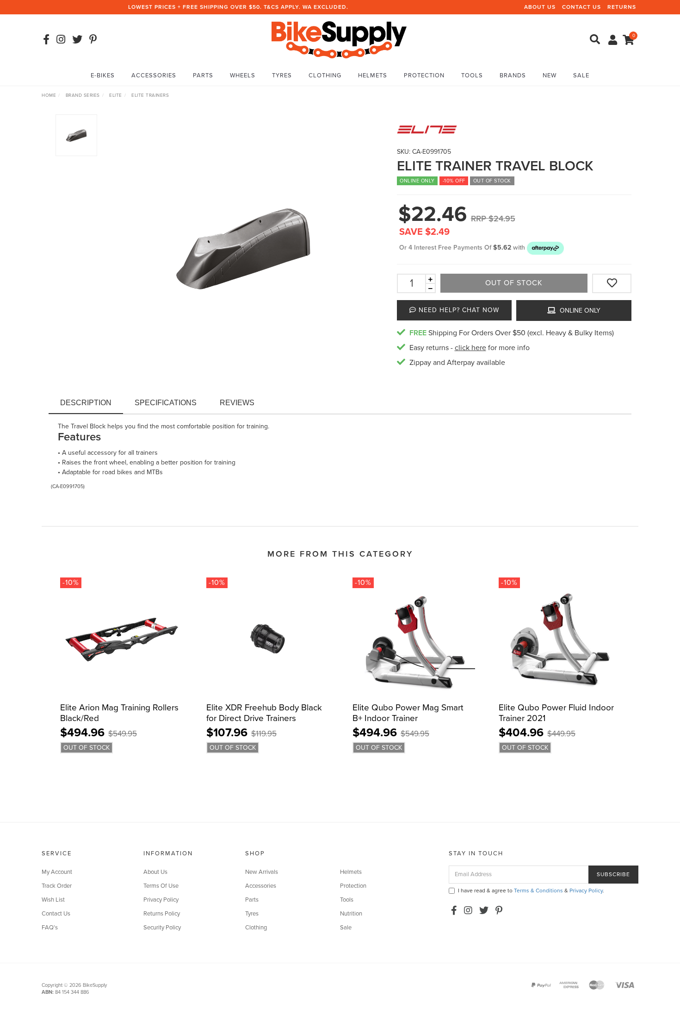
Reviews (237, 403)
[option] (243, 246)
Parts (203, 75)
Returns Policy (161, 913)
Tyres (282, 75)
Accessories (153, 75)
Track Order (57, 886)
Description (85, 403)
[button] (545, 247)
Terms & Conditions (538, 890)
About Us (540, 7)
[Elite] (514, 129)
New (549, 75)
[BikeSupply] (339, 39)
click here (470, 347)
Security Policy (162, 927)
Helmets (372, 75)
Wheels (242, 75)
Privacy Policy (161, 899)
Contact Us (581, 7)
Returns (621, 7)
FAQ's (50, 927)
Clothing (325, 75)
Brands (513, 75)
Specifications (166, 403)
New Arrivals (261, 872)
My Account (57, 872)
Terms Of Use (161, 886)
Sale (581, 75)
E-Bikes (103, 75)
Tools (472, 75)
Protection (424, 75)
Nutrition (351, 913)
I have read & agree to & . (531, 890)
